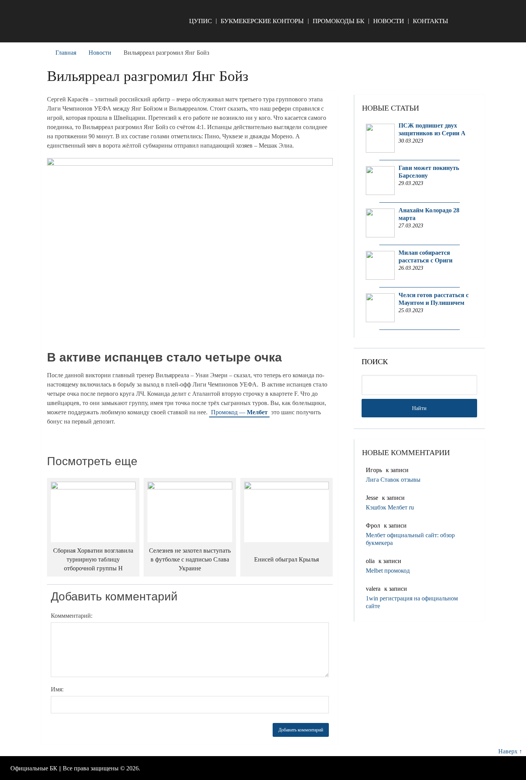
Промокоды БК (338, 21)
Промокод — (239, 412)
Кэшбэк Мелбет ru (390, 507)
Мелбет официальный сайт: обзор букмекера (410, 539)
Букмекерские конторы (262, 21)
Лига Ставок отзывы (393, 479)
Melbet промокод (388, 570)
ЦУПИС (200, 21)
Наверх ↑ (510, 751)
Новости (388, 21)
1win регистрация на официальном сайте (412, 602)
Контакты (430, 21)
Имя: (57, 689)
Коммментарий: (71, 615)
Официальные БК (33, 768)
